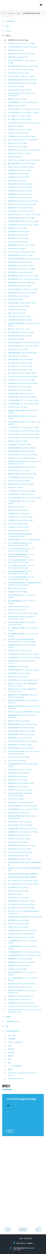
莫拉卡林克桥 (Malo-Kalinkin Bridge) (21, 332)
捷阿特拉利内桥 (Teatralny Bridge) (20, 359)
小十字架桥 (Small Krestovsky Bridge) (22, 491)
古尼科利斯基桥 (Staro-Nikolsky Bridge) (22, 102)
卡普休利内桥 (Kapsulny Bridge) (19, 822)
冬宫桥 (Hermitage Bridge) (18, 524)
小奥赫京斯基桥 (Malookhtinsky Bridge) (22, 828)
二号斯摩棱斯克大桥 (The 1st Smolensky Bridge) (22, 942)
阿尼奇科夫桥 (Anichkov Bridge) (19, 170)
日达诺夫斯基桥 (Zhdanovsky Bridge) (21, 218)
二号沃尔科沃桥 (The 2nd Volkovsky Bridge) (24, 431)
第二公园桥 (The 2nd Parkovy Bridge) (21, 904)
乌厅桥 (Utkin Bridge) (16, 799)
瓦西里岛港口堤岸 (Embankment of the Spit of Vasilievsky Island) (24, 1011)
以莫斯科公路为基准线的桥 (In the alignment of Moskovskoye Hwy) (25, 462)
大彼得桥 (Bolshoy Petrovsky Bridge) (21, 380)
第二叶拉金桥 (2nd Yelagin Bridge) (20, 370)
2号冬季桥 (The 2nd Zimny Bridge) (20, 520)
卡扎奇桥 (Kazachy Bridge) (17, 407)
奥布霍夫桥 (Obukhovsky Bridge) (20, 197)
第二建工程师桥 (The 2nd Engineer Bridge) (23, 112)
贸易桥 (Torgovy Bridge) (17, 106)
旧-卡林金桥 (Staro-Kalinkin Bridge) (21, 211)
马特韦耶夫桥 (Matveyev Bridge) (19, 90)
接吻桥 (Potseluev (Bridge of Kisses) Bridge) (24, 150)
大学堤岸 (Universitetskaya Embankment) (23, 1006)
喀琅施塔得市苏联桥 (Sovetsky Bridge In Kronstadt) (22, 716)
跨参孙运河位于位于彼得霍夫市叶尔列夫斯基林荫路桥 (24, 869)
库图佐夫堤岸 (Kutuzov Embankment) (21, 1003)
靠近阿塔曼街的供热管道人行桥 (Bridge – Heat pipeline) (24, 423)
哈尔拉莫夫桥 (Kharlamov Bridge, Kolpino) (23, 680)
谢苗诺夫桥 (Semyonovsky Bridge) (20, 208)
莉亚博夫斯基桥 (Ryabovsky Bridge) (21, 748)
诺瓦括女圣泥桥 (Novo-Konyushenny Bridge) (24, 342)
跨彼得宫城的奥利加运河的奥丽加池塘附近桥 (23, 874)
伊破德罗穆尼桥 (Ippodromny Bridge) (21, 245)
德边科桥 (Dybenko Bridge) (18, 776)
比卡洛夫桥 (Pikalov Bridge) (18, 349)
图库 (7, 1026)
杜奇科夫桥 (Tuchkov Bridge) (18, 73)
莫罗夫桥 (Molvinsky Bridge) (18, 897)
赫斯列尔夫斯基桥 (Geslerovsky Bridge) (22, 474)
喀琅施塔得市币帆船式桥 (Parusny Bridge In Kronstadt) (23, 701)
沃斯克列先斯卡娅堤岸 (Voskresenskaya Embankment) (22, 991)
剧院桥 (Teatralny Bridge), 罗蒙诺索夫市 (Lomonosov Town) (22, 685)
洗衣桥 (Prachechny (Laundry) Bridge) (22, 204)
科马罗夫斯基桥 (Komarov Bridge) (20, 825)
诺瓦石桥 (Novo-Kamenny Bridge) (20, 272)
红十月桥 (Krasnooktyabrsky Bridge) (21, 252)
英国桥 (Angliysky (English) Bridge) (21, 167)
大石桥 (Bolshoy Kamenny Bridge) (20, 852)
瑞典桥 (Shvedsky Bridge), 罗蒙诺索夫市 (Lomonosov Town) (22, 690)
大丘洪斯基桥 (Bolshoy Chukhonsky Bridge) (24, 657)
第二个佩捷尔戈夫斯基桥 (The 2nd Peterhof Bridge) (23, 635)
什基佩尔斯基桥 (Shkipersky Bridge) (21, 494)
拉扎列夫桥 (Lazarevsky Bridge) (19, 387)
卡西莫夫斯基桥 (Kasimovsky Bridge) (21, 451)
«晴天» (21, 1238)
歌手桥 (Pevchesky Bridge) (18, 146)
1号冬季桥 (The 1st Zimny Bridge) (20, 517)
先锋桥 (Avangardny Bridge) (18, 606)
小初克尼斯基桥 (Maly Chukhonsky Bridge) (23, 670)
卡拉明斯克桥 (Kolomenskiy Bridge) (21, 320)
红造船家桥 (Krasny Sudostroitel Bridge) (23, 832)
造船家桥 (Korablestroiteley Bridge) (21, 962)
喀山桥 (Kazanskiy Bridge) (17, 143)
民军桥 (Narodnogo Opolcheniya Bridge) (23, 613)
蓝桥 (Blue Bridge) (15, 157)
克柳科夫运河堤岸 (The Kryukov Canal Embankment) (21, 94)
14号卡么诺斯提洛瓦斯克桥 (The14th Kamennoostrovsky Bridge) (21, 555)
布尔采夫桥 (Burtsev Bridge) (18, 891)
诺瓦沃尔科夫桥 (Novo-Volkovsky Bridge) (23, 454)
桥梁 (7, 26)
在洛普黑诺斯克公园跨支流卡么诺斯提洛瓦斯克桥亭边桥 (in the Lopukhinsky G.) (24, 584)
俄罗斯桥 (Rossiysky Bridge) (18, 786)
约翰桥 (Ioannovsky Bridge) (18, 927)
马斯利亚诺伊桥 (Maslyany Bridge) (20, 255)
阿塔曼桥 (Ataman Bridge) (17, 228)
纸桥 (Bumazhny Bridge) (17, 588)
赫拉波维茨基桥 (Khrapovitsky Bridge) (22, 163)
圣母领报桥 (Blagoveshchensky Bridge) (22, 80)
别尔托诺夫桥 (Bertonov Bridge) (19, 849)
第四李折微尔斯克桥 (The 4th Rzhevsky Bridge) (22, 973)
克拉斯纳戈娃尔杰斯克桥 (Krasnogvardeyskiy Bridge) (24, 324)
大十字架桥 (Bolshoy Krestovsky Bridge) (22, 376)
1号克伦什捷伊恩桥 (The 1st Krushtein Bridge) (25, 498)
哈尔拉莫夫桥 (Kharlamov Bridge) (20, 363)
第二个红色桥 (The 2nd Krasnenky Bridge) (23, 884)
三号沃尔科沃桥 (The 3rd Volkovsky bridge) (23, 434)
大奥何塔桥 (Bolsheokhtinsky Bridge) (21, 43)
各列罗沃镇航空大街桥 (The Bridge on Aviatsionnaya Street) (21, 618)
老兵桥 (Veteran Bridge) (17, 610)
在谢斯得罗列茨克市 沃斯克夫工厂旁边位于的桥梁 (24, 917)
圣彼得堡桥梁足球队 (12, 1031)
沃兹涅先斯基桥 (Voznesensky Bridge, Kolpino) (21, 662)
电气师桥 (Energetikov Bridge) (19, 839)
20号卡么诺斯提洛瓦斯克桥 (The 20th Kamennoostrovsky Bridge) (21, 561)
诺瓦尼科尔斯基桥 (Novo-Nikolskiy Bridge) (23, 346)
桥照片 (8, 35)
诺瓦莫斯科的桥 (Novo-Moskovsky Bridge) (23, 276)
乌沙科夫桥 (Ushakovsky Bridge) (20, 390)
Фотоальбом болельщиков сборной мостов (22, 1074)
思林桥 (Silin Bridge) (15, 487)
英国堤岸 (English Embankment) (19, 987)
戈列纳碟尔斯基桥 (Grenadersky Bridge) (22, 47)
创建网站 (30, 1243)
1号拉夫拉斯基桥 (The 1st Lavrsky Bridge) (23, 400)
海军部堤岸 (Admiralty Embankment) (21, 984)
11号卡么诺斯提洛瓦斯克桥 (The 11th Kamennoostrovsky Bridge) (21, 550)
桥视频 (8, 1017)
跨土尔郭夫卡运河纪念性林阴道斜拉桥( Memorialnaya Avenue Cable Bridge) (22, 640)
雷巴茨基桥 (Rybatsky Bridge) (18, 920)
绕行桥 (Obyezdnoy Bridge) (18, 842)
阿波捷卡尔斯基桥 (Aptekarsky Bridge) (22, 467)
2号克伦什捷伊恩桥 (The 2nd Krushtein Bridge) (22, 502)
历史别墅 (11, 1049)
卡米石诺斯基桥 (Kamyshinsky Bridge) (21, 731)
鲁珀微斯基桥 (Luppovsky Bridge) (20, 738)
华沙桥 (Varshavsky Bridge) (18, 242)
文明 (9, 1045)
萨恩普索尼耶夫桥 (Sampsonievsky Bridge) (23, 66)
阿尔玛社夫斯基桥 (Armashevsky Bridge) (22, 806)
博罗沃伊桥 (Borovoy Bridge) (18, 238)
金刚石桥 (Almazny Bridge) (18, 441)
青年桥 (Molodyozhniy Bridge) (19, 481)
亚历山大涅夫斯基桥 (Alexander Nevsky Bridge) (22, 61)
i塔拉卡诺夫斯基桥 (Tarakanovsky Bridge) (23, 289)
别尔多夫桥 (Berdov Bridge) (18, 510)
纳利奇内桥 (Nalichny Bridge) (18, 965)
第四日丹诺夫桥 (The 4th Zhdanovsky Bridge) (24, 214)
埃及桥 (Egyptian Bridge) (17, 180)
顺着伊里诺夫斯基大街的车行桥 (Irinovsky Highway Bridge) (22, 817)
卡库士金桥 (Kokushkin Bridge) (19, 316)
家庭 (9, 1059)
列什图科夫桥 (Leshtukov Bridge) (20, 191)
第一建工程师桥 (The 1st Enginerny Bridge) (23, 109)
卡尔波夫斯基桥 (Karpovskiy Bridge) (21, 477)
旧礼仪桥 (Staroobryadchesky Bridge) (22, 458)
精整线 (10, 1069)
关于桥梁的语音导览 (12, 1021)
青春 (9, 1062)
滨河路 (8, 31)
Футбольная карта (15, 1078)
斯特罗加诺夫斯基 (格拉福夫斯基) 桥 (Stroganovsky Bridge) (20, 535)
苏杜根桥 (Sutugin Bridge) (17, 592)
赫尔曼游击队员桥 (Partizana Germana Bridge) (22, 646)
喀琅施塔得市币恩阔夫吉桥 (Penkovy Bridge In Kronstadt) (24, 707)
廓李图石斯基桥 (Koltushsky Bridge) (21, 734)
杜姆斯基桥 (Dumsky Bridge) (18, 666)
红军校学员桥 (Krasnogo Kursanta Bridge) (23, 225)
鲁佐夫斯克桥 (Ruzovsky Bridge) (19, 286)
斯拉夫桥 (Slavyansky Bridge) (19, 923)
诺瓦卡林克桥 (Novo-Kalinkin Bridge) (21, 269)
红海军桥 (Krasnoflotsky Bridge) (20, 129)
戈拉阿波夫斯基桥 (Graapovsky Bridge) (22, 448)
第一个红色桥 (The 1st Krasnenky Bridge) (23, 880)
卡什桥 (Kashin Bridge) (16, 86)
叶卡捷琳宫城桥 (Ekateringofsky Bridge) (22, 397)
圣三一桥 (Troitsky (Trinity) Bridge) (21, 69)
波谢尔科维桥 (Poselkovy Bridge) (20, 744)
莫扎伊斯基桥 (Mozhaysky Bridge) (20, 262)
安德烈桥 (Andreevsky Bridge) (19, 721)
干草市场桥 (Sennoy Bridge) (18, 356)
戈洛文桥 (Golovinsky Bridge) (18, 527)
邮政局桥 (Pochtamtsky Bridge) (19, 153)
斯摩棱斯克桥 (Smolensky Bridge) (20, 959)
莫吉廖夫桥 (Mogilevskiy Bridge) (20, 336)
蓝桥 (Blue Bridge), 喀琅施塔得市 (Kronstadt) (24, 712)
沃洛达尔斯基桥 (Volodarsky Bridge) (21, 76)
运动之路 (11, 1052)
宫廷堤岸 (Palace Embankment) (19, 999)
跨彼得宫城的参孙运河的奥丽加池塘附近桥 (22, 877)
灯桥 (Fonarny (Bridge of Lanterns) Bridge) (24, 160)
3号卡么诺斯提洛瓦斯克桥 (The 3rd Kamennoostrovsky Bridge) (20, 572)
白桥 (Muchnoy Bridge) (16, 339)
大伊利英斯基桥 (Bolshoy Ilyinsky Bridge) (23, 809)
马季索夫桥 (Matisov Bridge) (18, 513)
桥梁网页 (9, 1131)
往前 (38, 1229)
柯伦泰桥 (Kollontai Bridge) (18, 780)
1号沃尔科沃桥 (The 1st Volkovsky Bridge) (23, 427)
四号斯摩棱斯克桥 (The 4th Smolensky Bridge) (25, 955)
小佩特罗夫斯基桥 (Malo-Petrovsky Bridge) (23, 221)
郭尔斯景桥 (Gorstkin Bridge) (18, 177)
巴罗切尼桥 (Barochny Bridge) (19, 470)
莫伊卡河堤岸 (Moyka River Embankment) (23, 140)
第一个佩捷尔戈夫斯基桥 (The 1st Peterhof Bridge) (23, 629)
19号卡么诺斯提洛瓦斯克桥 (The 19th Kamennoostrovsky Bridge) (21, 578)
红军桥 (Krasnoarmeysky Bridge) (20, 187)
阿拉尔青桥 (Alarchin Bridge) (18, 296)
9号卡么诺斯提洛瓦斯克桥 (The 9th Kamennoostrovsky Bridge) (20, 544)
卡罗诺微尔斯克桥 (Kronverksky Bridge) (22, 930)
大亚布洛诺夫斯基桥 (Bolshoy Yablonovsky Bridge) (23, 765)
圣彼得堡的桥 (10, 21)
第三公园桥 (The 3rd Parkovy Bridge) (21, 908)
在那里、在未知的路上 (15, 1042)
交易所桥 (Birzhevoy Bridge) (18, 40)
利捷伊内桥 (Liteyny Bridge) (18, 57)
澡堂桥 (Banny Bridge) (16, 507)
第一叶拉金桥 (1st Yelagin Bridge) (20, 366)
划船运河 (11, 1056)
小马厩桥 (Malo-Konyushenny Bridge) (22, 136)
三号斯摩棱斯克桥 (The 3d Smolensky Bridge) (24, 952)
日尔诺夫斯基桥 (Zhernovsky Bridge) (21, 727)
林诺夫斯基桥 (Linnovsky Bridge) (20, 859)
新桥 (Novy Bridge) (15, 894)
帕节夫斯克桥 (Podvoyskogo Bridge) (21, 783)
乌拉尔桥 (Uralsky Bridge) (17, 969)
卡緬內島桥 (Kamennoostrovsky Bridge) (22, 383)
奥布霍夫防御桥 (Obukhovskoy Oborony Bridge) (22, 417)
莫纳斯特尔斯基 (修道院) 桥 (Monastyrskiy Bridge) (23, 412)
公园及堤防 (12, 1039)
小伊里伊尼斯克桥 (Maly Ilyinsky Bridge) (22, 741)
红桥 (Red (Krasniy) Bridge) (18, 133)
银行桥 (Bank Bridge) (16, 299)
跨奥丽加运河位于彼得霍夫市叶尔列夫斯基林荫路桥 (24, 863)
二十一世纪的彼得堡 (15, 1066)
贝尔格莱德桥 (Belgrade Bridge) (19, 444)
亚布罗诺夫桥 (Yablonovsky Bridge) (20, 802)
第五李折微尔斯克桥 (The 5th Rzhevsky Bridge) (22, 602)
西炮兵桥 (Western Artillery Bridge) (21, 937)
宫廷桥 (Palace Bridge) (16, 50)
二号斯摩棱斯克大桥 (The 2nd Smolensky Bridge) (22, 947)
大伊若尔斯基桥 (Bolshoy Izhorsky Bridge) (23, 654)
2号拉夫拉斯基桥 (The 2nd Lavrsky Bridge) (23, 404)
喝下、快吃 (12, 1035)
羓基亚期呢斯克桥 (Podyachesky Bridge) (22, 353)
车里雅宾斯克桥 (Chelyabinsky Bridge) (22, 845)
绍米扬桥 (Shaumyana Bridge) (19, 835)
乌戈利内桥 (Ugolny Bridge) (18, 887)
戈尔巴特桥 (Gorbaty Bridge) (18, 856)
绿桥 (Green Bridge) (15, 126)
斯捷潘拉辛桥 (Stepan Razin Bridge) (21, 265)
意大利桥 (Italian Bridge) (17, 309)
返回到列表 (23, 1229)
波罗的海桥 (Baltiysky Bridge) (19, 231)
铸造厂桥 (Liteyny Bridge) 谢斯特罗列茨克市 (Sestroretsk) (23, 912)
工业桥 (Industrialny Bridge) (18, 812)
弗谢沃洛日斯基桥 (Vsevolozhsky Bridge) (22, 724)
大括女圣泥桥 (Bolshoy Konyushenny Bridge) (24, 123)
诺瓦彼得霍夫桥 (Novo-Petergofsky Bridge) (23, 279)
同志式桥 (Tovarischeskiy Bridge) (20, 790)
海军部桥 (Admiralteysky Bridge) (20, 650)
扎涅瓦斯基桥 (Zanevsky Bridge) (19, 769)
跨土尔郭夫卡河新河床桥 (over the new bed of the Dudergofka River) (24, 752)
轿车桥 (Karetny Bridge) (17, 248)
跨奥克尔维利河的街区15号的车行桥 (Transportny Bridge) (20, 794)
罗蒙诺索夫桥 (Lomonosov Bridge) (20, 194)
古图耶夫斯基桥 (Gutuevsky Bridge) (21, 393)
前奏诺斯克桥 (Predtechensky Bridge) (21, 282)
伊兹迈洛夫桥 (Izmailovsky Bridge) (20, 184)
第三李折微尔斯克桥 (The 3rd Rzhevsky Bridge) (22, 596)
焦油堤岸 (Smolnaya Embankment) (20, 996)
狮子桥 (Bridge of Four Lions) (19, 329)
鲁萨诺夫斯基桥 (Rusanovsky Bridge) (21, 901)
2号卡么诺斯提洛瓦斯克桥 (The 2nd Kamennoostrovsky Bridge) (20, 567)
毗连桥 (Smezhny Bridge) (17, 99)
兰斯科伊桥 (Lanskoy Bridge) (18, 530)
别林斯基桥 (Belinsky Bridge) (18, 174)
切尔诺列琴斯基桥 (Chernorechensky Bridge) (24, 539)
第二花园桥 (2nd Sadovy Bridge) (19, 119)
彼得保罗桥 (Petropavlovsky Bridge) (21, 484)
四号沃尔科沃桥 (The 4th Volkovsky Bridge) (23, 438)
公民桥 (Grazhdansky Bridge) (19, 757)
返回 (8, 1229)
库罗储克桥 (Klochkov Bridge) (18, 773)
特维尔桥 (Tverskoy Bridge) (18, 677)
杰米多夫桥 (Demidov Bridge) (18, 306)
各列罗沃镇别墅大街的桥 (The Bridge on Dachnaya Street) (22, 623)
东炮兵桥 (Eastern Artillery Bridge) (21, 934)
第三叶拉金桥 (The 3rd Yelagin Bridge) (22, 373)
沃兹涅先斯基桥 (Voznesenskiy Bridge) (22, 303)
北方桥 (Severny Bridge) (17, 760)
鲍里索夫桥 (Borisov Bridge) (18, 235)
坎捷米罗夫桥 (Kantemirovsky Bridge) (21, 53)
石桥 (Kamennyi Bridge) (17, 313)
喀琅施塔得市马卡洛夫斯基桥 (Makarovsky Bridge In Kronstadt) (23, 696)
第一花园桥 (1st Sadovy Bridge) (19, 116)
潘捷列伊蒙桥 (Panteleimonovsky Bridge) (23, 201)
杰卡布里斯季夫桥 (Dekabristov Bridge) (22, 83)
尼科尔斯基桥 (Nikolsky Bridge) (19, 673)
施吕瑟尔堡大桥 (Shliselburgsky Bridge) (22, 293)
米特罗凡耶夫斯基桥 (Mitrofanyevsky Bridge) (24, 259)
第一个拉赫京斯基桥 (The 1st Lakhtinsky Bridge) (22, 979)
